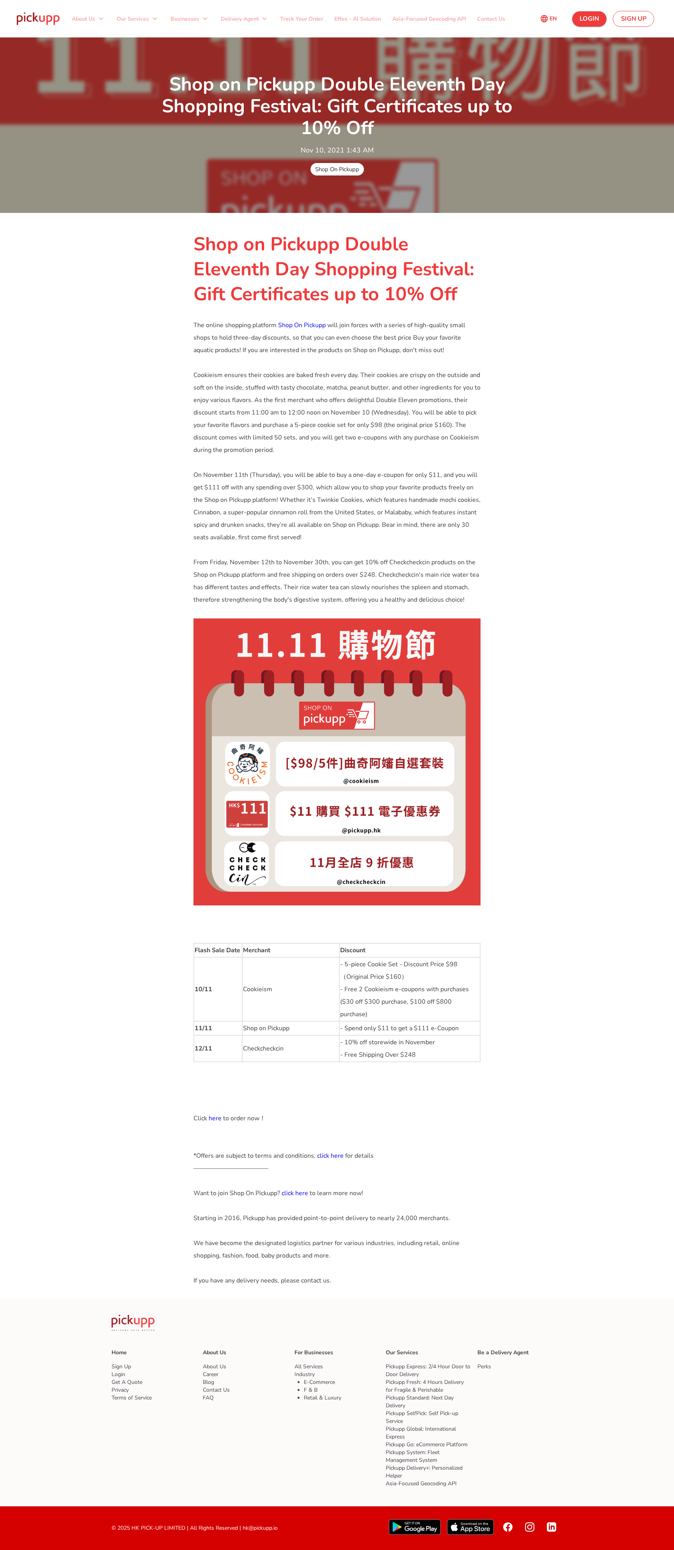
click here (330, 1155)
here (215, 1118)
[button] (88, 18)
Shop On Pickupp (302, 325)
